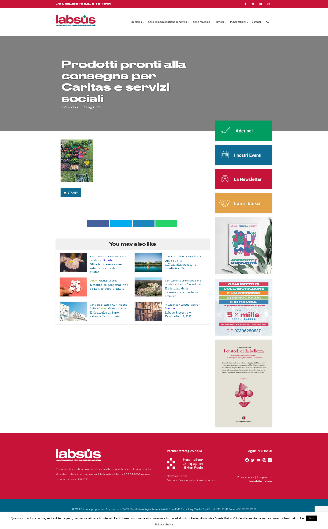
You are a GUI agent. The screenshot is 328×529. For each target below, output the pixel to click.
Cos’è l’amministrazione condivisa (167, 22)
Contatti (256, 22)
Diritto (93, 280)
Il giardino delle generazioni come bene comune (181, 292)
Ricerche (108, 260)
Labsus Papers (189, 304)
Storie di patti (194, 284)
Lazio (181, 284)
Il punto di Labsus (175, 256)
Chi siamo (136, 22)
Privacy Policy (164, 524)
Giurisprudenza (108, 280)
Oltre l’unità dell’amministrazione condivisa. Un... (180, 264)
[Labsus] (76, 20)
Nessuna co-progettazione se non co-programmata (109, 286)
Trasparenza (264, 477)
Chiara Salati (72, 107)
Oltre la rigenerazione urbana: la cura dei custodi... (106, 268)
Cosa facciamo (201, 22)
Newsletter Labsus (260, 481)
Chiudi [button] (311, 518)
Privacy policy (245, 477)
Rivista (220, 22)
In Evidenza (194, 256)
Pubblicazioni (238, 22)
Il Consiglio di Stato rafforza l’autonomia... (105, 314)
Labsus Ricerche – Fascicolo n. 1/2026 (178, 314)
